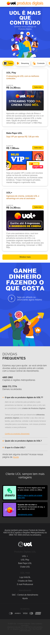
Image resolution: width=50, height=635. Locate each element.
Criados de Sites (25, 581)
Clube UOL (25, 567)
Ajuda (16, 457)
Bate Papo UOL (25, 563)
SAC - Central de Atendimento (25, 595)
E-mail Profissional (25, 584)
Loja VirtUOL (25, 577)
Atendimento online (25, 515)
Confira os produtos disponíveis (17, 434)
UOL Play (25, 560)
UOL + (25, 556)
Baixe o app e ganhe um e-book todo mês (30, 496)
